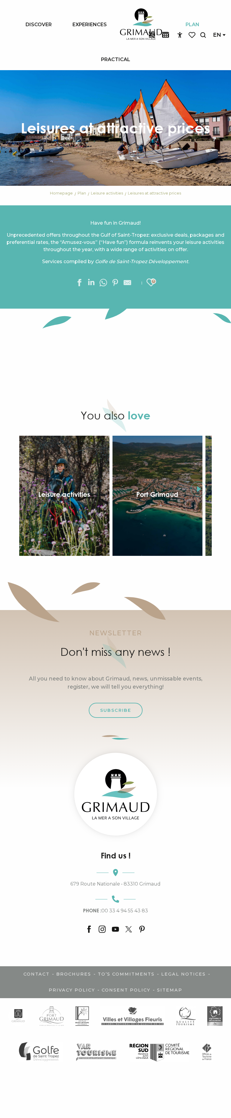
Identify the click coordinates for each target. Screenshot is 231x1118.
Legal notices (183, 974)
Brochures (73, 974)
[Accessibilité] (179, 35)
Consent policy (126, 990)
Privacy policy (72, 990)
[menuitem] (39, 24)
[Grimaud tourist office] (115, 794)
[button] (203, 35)
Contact (36, 974)
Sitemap (169, 990)
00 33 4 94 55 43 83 (115, 911)
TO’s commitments (126, 974)
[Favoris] (192, 35)
